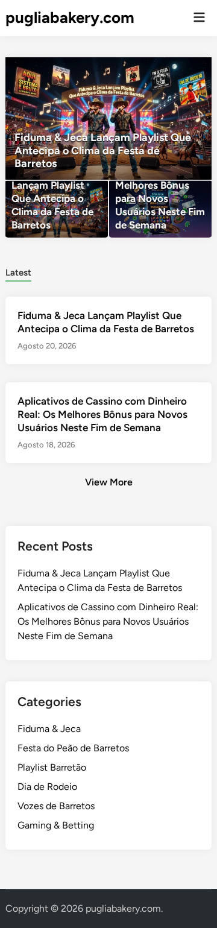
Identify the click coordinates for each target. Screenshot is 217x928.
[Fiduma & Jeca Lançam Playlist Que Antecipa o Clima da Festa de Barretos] (108, 118)
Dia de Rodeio (47, 786)
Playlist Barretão (51, 767)
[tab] (18, 271)
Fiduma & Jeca (49, 728)
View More (109, 482)
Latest (18, 272)
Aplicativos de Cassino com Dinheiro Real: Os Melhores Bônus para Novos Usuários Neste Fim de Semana (102, 414)
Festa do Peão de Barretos (73, 748)
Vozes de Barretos (56, 806)
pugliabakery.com (69, 17)
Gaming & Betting (55, 825)
